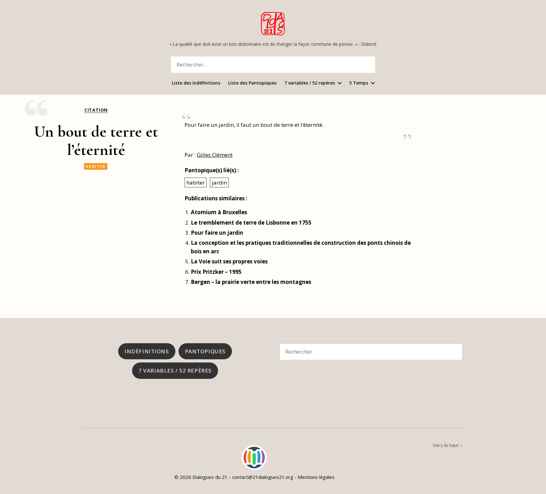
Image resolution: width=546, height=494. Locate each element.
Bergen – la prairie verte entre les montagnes (251, 281)
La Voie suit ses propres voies (229, 261)
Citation (95, 110)
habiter (96, 166)
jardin (219, 182)
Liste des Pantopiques (252, 83)
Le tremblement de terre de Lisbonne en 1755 (251, 222)
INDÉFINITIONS (146, 351)
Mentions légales (316, 477)
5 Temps (358, 83)
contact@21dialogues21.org (262, 477)
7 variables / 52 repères (309, 83)
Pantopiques (205, 351)
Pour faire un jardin (217, 232)
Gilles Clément (215, 154)
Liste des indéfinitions (196, 83)
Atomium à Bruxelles (219, 212)
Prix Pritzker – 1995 (216, 271)
